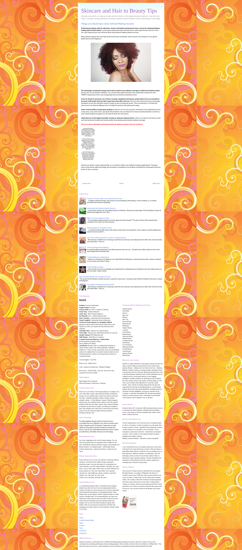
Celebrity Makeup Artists (95, 267)
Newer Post (86, 183)
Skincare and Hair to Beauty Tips (119, 11)
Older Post (156, 183)
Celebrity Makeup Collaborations (98, 257)
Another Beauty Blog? (86, 520)
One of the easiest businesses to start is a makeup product (106, 237)
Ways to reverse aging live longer (98, 218)
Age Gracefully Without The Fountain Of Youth (94, 277)
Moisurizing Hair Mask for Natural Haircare (101, 208)
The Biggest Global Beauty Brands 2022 (100, 284)
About (81, 523)
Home (121, 183)
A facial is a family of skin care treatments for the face (104, 198)
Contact (81, 525)
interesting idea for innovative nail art (99, 228)
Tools (81, 528)
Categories (83, 533)
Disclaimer (82, 530)
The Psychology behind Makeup (98, 247)
